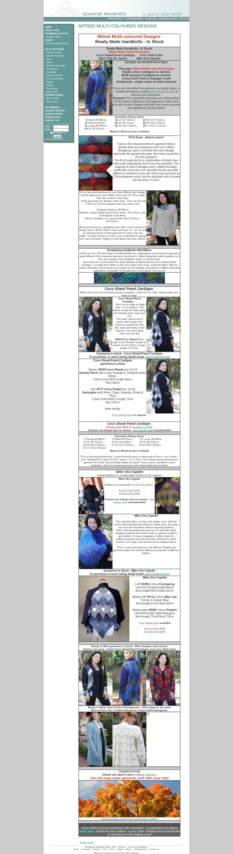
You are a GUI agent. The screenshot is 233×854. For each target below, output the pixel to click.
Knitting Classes (145, 774)
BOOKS (49, 40)
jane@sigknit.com (162, 91)
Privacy (122, 847)
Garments (86, 849)
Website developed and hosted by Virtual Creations (116, 853)
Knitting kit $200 (142, 427)
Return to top (87, 842)
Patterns (96, 849)
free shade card (143, 430)
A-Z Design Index (133, 18)
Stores (129, 849)
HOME (48, 27)
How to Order (115, 18)
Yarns (111, 849)
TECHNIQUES (52, 107)
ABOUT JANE (52, 30)
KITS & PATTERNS (54, 49)
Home (76, 849)
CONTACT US (52, 120)
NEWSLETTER (52, 117)
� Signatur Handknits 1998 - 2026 (101, 847)
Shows (120, 849)
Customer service (168, 18)
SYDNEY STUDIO (54, 114)
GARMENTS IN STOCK (56, 33)
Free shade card (122, 414)
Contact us (150, 18)
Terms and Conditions (137, 847)
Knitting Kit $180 (129, 493)
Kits (105, 849)
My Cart (185, 18)
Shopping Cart (141, 849)
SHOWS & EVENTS (55, 110)
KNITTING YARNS (54, 95)
